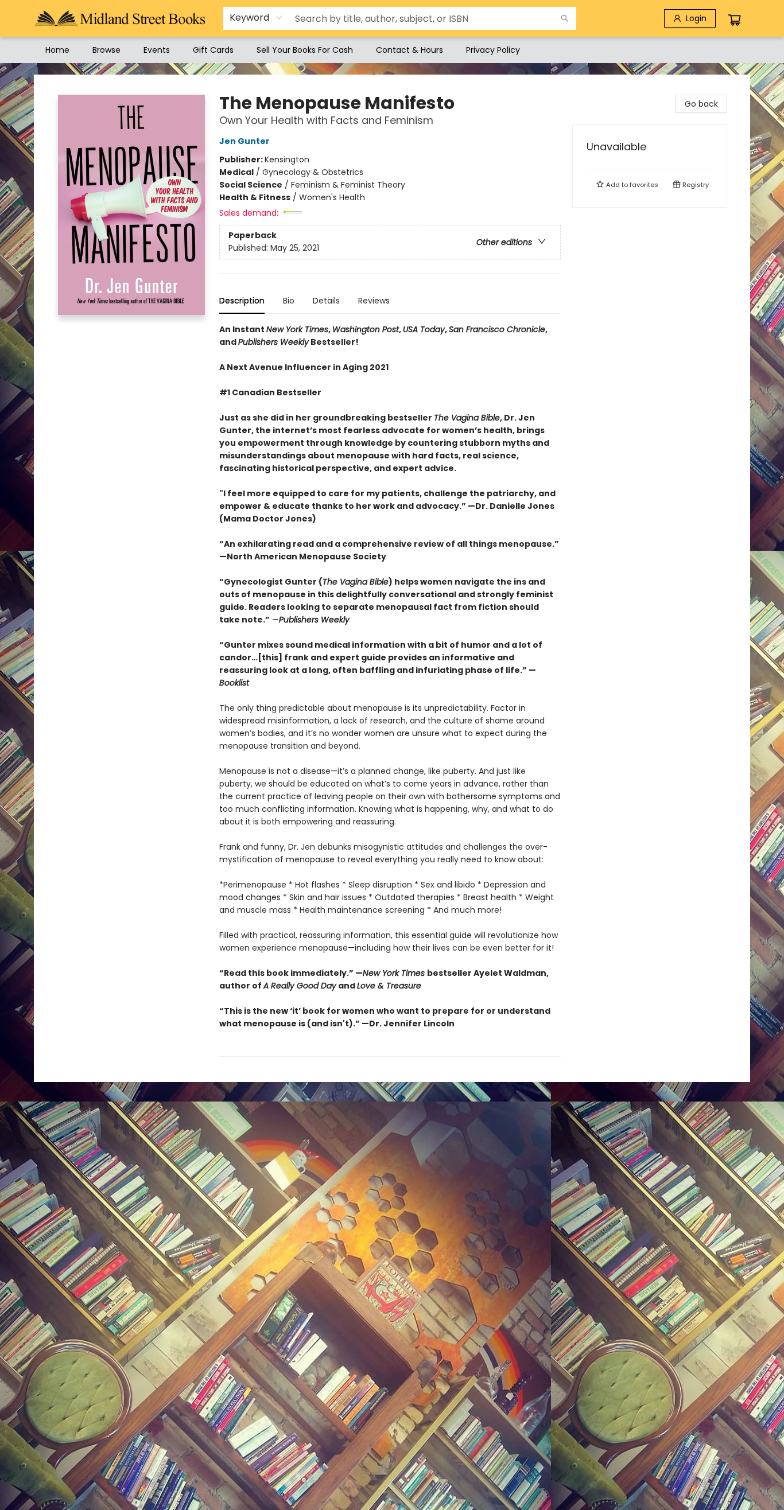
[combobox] (256, 18)
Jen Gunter (244, 141)
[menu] (392, 50)
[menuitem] (57, 50)
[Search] (564, 18)
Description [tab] (242, 300)
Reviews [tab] (374, 300)
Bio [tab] (288, 300)
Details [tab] (326, 300)
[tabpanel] (390, 690)
